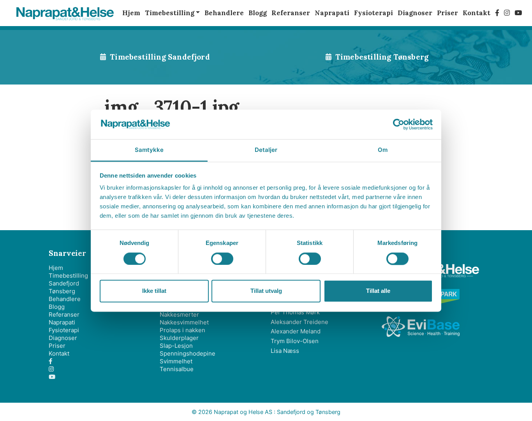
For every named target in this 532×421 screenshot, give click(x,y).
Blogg (57, 306)
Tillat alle (378, 291)
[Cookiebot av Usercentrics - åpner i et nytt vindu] (399, 124)
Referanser (64, 314)
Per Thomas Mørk (295, 312)
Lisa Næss (285, 350)
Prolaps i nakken (182, 330)
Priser (57, 345)
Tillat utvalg (266, 291)
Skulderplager (179, 338)
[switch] (222, 258)
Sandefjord (64, 283)
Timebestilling (68, 275)
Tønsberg (62, 291)
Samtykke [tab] (149, 150)
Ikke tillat (154, 291)
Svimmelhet (176, 361)
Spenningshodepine (187, 353)
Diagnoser (63, 338)
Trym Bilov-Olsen (295, 341)
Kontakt (59, 353)
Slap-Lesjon (176, 345)
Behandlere (65, 299)
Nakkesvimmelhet (184, 322)
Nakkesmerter (179, 314)
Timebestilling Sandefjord (160, 57)
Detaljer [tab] (266, 150)
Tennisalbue (177, 369)
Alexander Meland (296, 331)
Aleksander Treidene (299, 322)
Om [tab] (383, 150)
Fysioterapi (64, 330)
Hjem (56, 267)
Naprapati (62, 322)
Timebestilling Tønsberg (381, 57)
